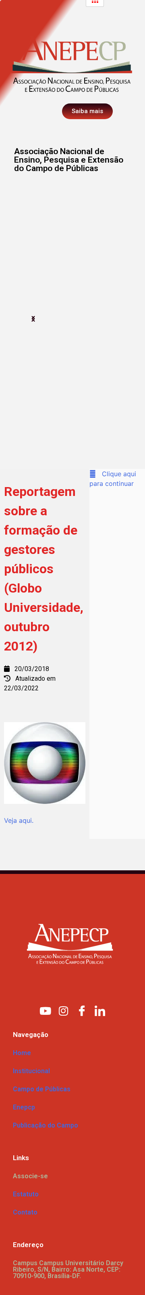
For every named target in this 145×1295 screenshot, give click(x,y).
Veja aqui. (18, 820)
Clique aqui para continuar (112, 478)
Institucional (31, 1071)
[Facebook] (82, 1010)
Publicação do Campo (45, 1125)
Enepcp (24, 1107)
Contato (25, 1212)
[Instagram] (64, 1010)
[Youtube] (45, 1010)
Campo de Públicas (41, 1089)
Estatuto (26, 1194)
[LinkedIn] (100, 1010)
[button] (33, 319)
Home (22, 1053)
